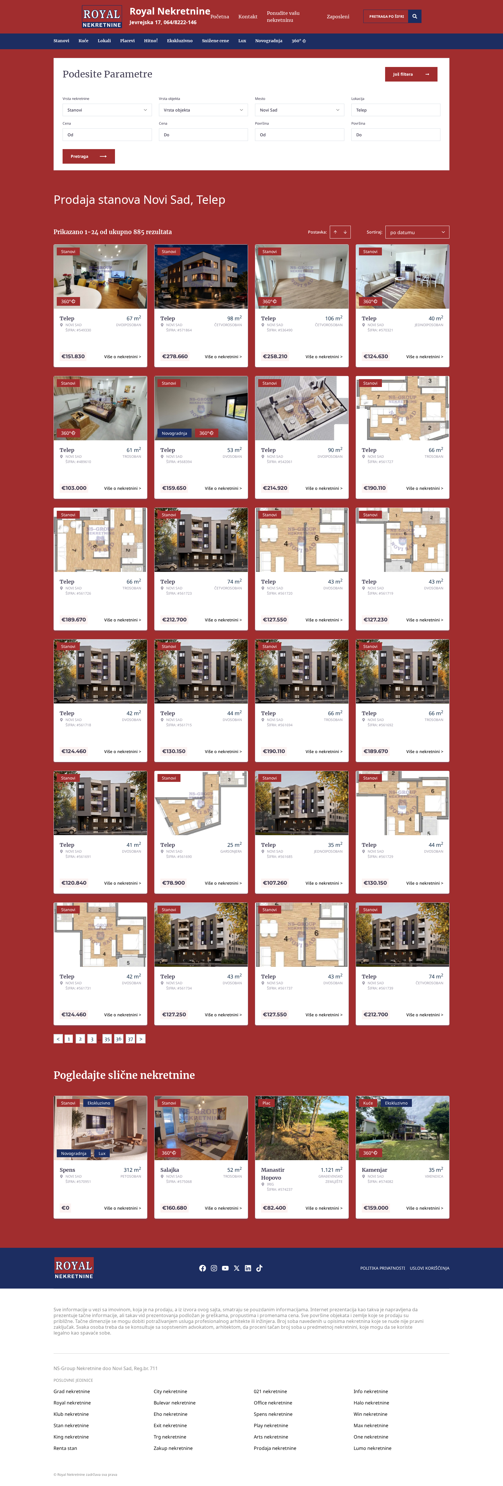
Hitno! (151, 40)
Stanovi (61, 40)
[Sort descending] (345, 232)
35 (107, 1039)
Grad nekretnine (72, 1391)
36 (119, 1039)
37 (130, 1039)
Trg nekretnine (170, 1437)
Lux (242, 40)
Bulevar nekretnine (175, 1403)
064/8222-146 (180, 22)
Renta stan (65, 1448)
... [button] (99, 1039)
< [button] (58, 1039)
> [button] (141, 1039)
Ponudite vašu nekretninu (283, 16)
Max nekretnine (371, 1425)
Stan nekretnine (71, 1425)
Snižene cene (215, 40)
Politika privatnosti (382, 1268)
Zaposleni (338, 17)
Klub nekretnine (71, 1414)
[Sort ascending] (335, 232)
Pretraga (79, 156)
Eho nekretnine (170, 1414)
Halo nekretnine (371, 1403)
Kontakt (248, 17)
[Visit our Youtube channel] (225, 1268)
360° (296, 40)
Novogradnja (268, 40)
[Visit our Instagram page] (213, 1268)
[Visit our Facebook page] (202, 1268)
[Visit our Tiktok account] (259, 1268)
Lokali (104, 40)
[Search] (414, 16)
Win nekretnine (370, 1414)
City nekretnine (170, 1391)
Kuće (83, 40)
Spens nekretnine (273, 1414)
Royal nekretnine (72, 1403)
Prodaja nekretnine (275, 1448)
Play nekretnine (271, 1425)
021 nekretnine (270, 1391)
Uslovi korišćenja (429, 1268)
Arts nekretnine (271, 1437)
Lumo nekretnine (373, 1448)
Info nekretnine (371, 1391)
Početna (219, 17)
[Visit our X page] (236, 1268)
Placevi (127, 40)
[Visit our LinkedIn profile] (248, 1268)
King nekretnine (71, 1437)
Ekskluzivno (180, 40)
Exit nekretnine (170, 1425)
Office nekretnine (273, 1403)
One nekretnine (371, 1437)
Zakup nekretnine (173, 1448)
